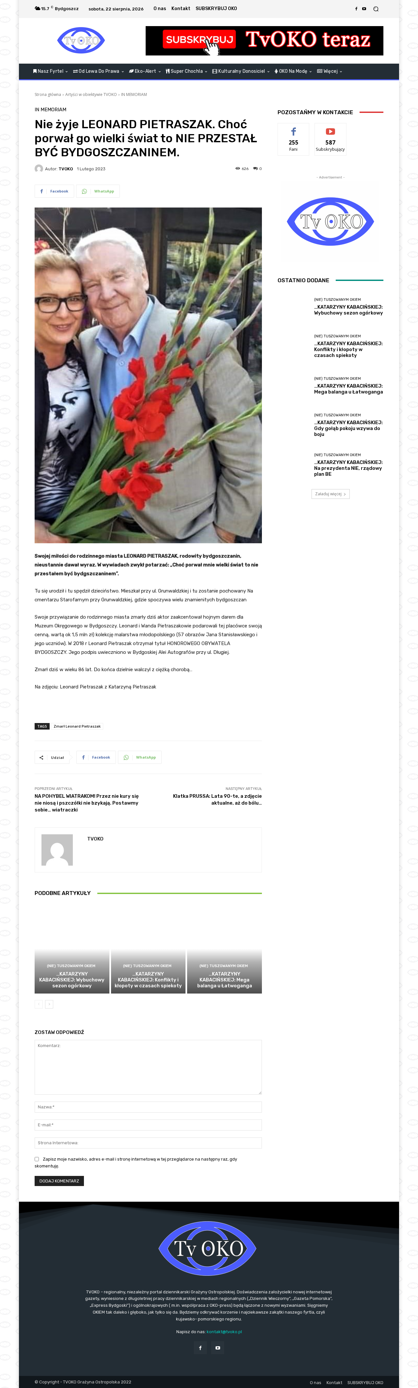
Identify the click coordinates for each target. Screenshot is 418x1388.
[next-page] (49, 1004)
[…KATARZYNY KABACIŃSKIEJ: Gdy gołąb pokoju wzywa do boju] (293, 425)
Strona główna (48, 94)
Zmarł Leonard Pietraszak (77, 726)
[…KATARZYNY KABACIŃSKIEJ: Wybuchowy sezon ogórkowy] (72, 948)
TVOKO (65, 169)
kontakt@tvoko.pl (224, 1331)
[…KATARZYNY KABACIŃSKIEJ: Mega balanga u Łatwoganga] (224, 948)
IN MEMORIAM (134, 94)
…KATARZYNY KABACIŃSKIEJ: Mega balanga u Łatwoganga (224, 980)
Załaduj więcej (328, 494)
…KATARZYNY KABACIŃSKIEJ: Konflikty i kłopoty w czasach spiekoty (148, 980)
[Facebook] (356, 9)
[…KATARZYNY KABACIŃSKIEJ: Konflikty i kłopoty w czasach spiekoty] (148, 948)
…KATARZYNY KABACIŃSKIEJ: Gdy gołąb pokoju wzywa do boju (348, 428)
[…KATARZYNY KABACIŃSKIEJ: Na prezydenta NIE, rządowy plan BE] (293, 465)
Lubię (293, 128)
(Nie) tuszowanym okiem (71, 966)
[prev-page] (39, 1004)
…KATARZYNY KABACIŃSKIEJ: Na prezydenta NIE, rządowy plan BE (348, 468)
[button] (375, 9)
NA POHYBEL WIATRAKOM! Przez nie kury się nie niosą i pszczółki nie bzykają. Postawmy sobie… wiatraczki (87, 803)
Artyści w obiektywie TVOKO (91, 94)
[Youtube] (364, 9)
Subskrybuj (330, 128)
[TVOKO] (81, 40)
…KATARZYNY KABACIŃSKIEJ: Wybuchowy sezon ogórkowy (71, 980)
